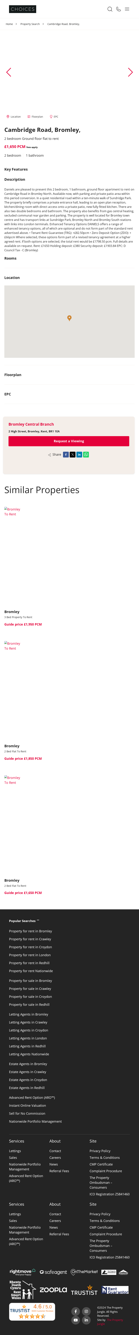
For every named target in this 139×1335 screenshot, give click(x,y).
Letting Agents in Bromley (28, 1014)
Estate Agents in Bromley (28, 1064)
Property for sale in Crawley (30, 988)
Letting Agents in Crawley (28, 1022)
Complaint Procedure (106, 1171)
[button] (130, 72)
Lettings (15, 1151)
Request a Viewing (69, 441)
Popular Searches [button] (22, 921)
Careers (55, 1157)
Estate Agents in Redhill (27, 1088)
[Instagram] (86, 1311)
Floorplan (37, 116)
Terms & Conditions (105, 1157)
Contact (55, 1151)
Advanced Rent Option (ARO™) (32, 1097)
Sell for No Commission (27, 1113)
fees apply (32, 147)
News (53, 1164)
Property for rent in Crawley (30, 939)
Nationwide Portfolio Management (35, 1121)
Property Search (30, 24)
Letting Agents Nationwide (29, 1054)
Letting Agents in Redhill (27, 1046)
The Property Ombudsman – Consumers (101, 1182)
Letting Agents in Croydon (28, 1030)
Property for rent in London (30, 955)
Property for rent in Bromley (30, 931)
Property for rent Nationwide (31, 971)
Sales (13, 1157)
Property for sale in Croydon (30, 996)
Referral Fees (59, 1171)
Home (9, 24)
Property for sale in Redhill (29, 1004)
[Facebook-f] (75, 1311)
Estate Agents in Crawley (27, 1072)
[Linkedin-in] (86, 1320)
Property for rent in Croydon (30, 947)
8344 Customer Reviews (42, 1311)
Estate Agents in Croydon (28, 1080)
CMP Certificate (101, 1164)
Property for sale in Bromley (30, 980)
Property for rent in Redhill (29, 963)
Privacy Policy (100, 1151)
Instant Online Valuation (27, 1105)
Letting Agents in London (28, 1038)
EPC (56, 116)
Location (16, 116)
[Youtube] (75, 1320)
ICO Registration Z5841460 (110, 1194)
